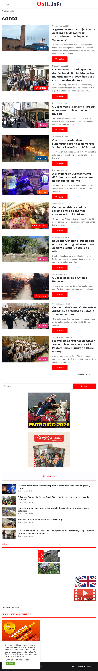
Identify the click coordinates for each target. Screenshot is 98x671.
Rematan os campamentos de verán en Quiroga (40, 519)
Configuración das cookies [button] (17, 660)
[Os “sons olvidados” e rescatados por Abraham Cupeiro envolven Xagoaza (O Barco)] (9, 489)
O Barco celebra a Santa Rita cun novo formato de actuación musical (73, 110)
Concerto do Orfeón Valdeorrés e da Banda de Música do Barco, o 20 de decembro (74, 311)
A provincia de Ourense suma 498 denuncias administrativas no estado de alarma (72, 177)
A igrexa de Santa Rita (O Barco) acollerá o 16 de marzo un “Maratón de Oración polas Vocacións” (73, 35)
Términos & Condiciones (85, 666)
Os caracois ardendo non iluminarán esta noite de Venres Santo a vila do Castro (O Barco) (73, 143)
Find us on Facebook (10, 608)
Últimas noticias (49, 476)
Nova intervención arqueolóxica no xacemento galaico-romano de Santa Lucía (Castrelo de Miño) (73, 246)
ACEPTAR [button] (10, 663)
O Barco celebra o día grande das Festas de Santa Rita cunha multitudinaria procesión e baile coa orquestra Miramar (73, 75)
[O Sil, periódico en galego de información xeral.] (49, 4)
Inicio (5, 11)
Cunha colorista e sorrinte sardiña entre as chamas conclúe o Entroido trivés (69, 211)
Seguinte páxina (83, 374)
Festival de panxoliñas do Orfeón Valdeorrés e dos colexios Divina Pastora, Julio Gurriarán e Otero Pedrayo (73, 346)
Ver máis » (59, 59)
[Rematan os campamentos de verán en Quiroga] (9, 523)
